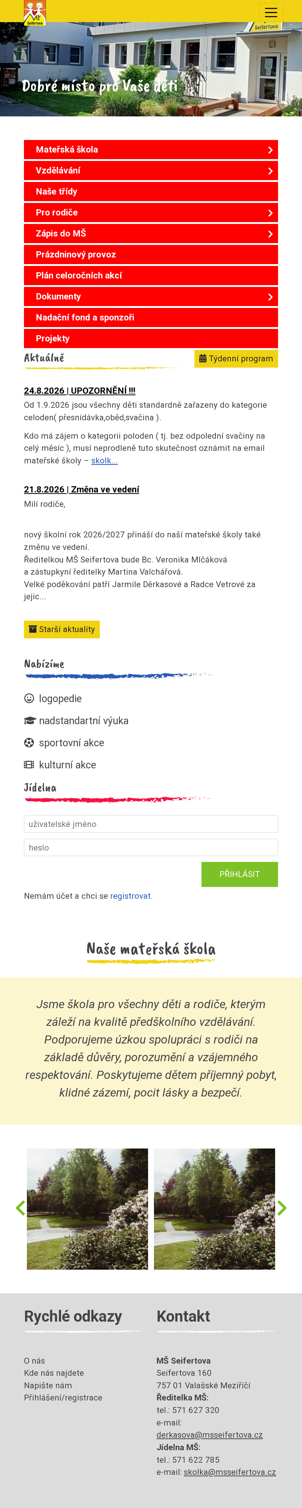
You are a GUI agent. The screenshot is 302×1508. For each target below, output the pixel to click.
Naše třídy (56, 191)
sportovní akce (70, 743)
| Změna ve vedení (81, 489)
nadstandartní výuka (82, 721)
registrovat (130, 896)
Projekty (53, 338)
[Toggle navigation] (271, 12)
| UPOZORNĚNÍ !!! (80, 391)
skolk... (104, 460)
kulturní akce (66, 765)
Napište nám (48, 1385)
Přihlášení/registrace (63, 1397)
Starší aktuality (67, 629)
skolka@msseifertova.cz (230, 1472)
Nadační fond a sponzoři (85, 317)
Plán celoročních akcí (79, 275)
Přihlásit (240, 874)
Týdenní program (240, 358)
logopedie (59, 699)
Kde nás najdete (54, 1373)
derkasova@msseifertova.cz (210, 1434)
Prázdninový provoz (76, 254)
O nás (34, 1360)
